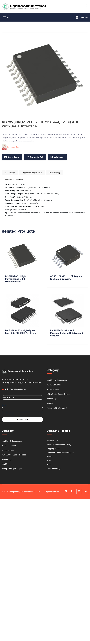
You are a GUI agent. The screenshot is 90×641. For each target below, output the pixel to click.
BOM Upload (83, 17)
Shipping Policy (53, 449)
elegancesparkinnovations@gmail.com (15, 382)
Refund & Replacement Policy (59, 445)
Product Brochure (13, 147)
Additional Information (32, 173)
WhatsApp (59, 157)
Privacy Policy (52, 441)
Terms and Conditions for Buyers (60, 453)
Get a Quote (14, 157)
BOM (49, 460)
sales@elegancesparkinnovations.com (15, 379)
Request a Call (36, 157)
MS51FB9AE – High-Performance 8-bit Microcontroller (15, 279)
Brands (49, 456)
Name (4, 405)
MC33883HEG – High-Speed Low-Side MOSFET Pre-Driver (21, 331)
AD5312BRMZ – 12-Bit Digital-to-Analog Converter (66, 277)
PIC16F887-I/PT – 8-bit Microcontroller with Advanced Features (66, 333)
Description (10, 173)
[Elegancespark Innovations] (24, 6)
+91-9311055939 (35, 382)
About (49, 464)
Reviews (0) (55, 173)
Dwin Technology (54, 468)
